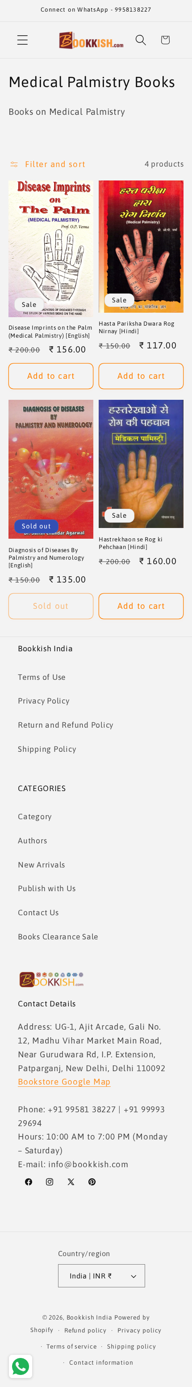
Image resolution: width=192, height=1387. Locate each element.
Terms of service (71, 1346)
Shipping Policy (47, 749)
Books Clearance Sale (58, 936)
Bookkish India (90, 1317)
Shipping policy (131, 1346)
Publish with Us (46, 888)
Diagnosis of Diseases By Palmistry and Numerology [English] (46, 558)
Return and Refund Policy (65, 725)
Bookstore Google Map (64, 1081)
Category (35, 816)
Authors (32, 840)
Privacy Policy (44, 700)
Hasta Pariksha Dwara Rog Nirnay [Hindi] (137, 327)
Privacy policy (139, 1330)
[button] (22, 40)
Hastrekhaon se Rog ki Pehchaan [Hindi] (131, 543)
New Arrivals (41, 864)
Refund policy (85, 1330)
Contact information (101, 1362)
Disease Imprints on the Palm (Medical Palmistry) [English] (50, 331)
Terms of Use (42, 677)
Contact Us (38, 912)
